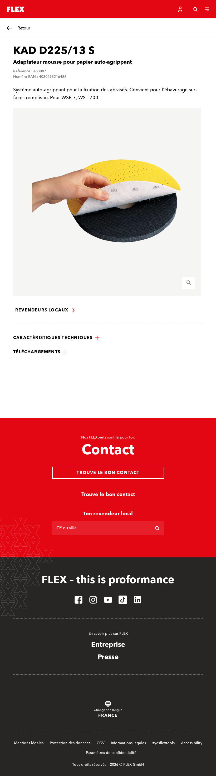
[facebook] (78, 599)
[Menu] (207, 9)
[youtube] (108, 599)
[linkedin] (137, 599)
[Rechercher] (157, 528)
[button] (56, 338)
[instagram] (93, 599)
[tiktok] (122, 599)
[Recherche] (195, 9)
